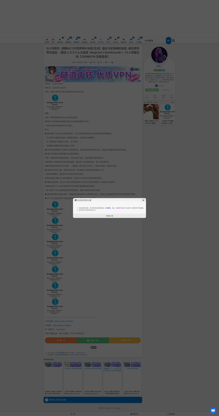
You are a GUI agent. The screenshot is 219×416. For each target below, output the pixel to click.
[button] (213, 411)
